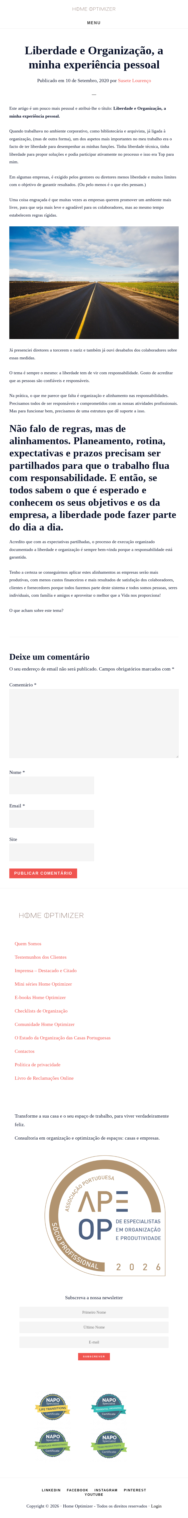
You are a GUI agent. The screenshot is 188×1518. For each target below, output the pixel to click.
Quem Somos (28, 943)
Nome (17, 772)
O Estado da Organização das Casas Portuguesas (63, 1037)
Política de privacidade (37, 1064)
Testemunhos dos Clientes (41, 957)
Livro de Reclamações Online (44, 1078)
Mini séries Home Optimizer (43, 984)
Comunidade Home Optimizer (45, 1024)
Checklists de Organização (41, 1010)
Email (17, 805)
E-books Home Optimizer (40, 997)
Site (13, 839)
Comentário (22, 684)
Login (156, 1506)
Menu (94, 23)
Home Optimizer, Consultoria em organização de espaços (94, 9)
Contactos (25, 1051)
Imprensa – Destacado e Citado (46, 970)
